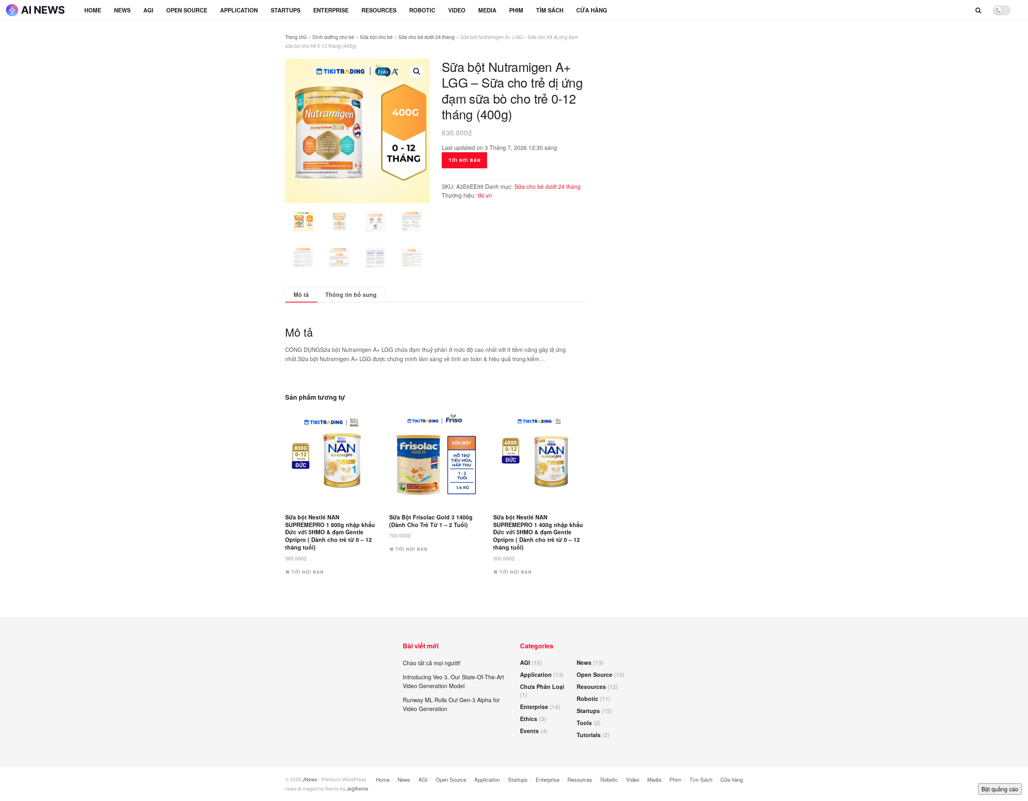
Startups (285, 10)
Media (487, 10)
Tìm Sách (549, 10)
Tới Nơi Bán (465, 160)
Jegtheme (357, 788)
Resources (378, 10)
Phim (516, 10)
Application (239, 10)
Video (456, 10)
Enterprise (331, 10)
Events (529, 731)
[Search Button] (978, 10)
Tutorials (589, 735)
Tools (584, 723)
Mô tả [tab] (301, 294)
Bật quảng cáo (999, 789)
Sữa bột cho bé (376, 36)
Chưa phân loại (542, 686)
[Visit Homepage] (36, 10)
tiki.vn (484, 195)
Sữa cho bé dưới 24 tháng (426, 36)
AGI (148, 10)
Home (92, 10)
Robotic (422, 10)
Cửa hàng (591, 10)
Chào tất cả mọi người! (432, 663)
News (122, 10)
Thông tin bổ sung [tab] (351, 294)
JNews (309, 779)
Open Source (186, 10)
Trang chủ (296, 36)
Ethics (528, 719)
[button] (417, 71)
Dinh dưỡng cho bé (333, 36)
